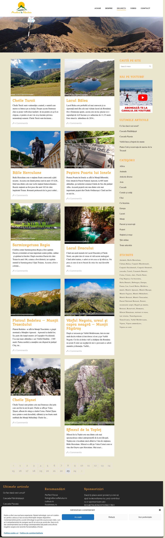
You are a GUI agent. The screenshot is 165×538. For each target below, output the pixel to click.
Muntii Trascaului (140, 297)
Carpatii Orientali (144, 267)
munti (122, 290)
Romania (140, 308)
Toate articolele (126, 245)
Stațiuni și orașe (126, 234)
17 (27, 471)
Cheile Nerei (141, 275)
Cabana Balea (125, 264)
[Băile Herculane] (35, 149)
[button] (160, 510)
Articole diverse (126, 176)
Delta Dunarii (125, 282)
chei (133, 275)
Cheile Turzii (24, 100)
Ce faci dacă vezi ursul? (129, 125)
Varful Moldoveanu (139, 320)
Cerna (122, 275)
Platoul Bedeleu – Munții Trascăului (35, 322)
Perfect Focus (51, 495)
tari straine (124, 316)
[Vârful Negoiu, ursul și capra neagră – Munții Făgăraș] (89, 297)
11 (88, 465)
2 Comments (75, 123)
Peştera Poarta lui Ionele (89, 172)
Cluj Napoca (125, 278)
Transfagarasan (136, 316)
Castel (129, 271)
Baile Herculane (134, 260)
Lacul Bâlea (77, 100)
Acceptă (78, 517)
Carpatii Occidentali (128, 267)
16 (20, 471)
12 (95, 465)
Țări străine (124, 240)
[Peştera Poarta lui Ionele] (89, 149)
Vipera (122, 323)
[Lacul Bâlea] (89, 77)
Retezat (123, 308)
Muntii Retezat (126, 297)
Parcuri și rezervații (127, 224)
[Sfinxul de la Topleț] (89, 392)
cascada (123, 271)
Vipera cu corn (126, 327)
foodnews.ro (51, 504)
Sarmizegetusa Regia (31, 245)
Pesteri (143, 301)
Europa (123, 208)
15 (13, 471)
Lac (127, 286)
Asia (121, 182)
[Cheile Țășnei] (35, 377)
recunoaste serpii (127, 305)
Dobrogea (136, 282)
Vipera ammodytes (133, 323)
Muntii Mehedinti (140, 293)
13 (102, 465)
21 (54, 471)
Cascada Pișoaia (126, 136)
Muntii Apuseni (131, 290)
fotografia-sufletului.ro (56, 498)
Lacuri (122, 213)
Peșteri (122, 229)
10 (81, 465)
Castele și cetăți (126, 192)
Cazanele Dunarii (140, 271)
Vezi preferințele (145, 517)
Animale (123, 171)
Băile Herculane (27, 172)
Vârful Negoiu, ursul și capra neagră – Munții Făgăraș (87, 324)
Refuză (112, 517)
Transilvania (125, 320)
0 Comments (21, 123)
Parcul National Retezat (129, 301)
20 (47, 471)
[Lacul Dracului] (89, 225)
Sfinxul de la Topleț (84, 429)
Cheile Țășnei (24, 399)
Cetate (128, 275)
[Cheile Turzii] (35, 77)
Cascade (123, 187)
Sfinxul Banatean (127, 312)
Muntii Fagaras (126, 293)
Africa (122, 166)
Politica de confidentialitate (31, 533)
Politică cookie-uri (11, 533)
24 (74, 471)
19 (40, 471)
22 (61, 471)
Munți (122, 218)
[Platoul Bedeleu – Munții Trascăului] (35, 297)
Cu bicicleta (124, 203)
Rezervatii (131, 308)
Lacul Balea (134, 286)
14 (109, 465)
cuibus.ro (49, 501)
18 (34, 471)
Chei (121, 197)
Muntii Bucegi (145, 290)
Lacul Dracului (80, 248)
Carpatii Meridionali (140, 264)
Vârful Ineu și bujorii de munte (132, 141)
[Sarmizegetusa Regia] (35, 222)
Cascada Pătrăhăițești (128, 131)
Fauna (122, 286)
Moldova (144, 286)
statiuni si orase (141, 312)
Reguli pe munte (141, 305)
